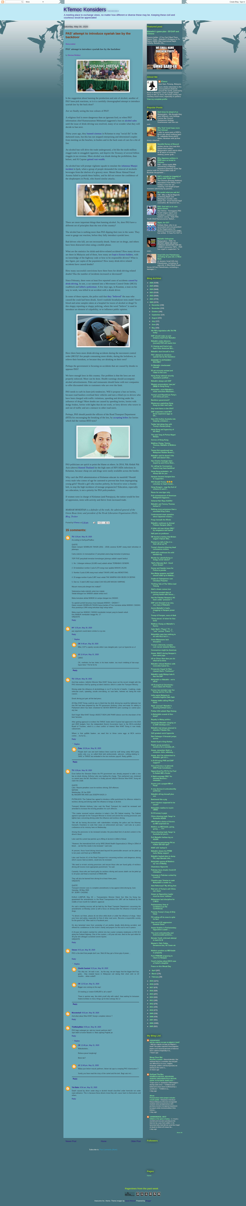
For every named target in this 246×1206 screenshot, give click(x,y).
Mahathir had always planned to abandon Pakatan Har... (163, 729)
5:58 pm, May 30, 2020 (83, 679)
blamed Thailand (86, 467)
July (154, 321)
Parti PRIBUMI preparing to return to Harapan (162, 957)
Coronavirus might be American (163, 650)
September (156, 315)
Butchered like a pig (159, 799)
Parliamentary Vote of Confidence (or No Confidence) (159, 907)
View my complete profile (157, 99)
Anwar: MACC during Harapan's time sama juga (163, 654)
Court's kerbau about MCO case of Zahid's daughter (163, 962)
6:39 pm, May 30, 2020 (83, 770)
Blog (68, 516)
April (154, 970)
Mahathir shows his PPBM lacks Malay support (161, 852)
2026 (152, 283)
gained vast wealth (96, 159)
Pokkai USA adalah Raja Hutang (163, 711)
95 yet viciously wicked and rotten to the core (162, 372)
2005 (152, 1026)
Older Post (136, 1141)
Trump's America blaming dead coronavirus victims (163, 548)
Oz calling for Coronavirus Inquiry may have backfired (163, 467)
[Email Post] (94, 523)
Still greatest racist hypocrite (162, 733)
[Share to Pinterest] (108, 523)
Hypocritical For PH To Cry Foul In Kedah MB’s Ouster (163, 772)
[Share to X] (103, 523)
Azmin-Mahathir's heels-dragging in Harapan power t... (163, 610)
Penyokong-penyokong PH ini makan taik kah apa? (163, 844)
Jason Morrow (130, 1201)
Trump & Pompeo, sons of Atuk (163, 615)
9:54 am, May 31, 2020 (88, 1087)
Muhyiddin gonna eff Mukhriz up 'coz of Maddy (162, 863)
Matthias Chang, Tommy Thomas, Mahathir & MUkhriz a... (163, 445)
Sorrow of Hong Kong (159, 440)
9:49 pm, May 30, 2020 (89, 644)
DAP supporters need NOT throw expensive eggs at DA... (161, 414)
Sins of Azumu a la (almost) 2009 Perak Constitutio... (162, 767)
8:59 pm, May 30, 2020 (92, 1027)
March (154, 974)
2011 (152, 1007)
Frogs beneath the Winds (161, 520)
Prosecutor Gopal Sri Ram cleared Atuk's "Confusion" (162, 670)
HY (73, 628)
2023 (152, 292)
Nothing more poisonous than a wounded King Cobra (163, 510)
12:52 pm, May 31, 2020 (90, 984)
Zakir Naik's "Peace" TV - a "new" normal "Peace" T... (162, 630)
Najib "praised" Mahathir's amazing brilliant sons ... (162, 707)
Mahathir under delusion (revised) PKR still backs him (163, 342)
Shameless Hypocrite (159, 867)
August (155, 318)
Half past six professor (160, 533)
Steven (74, 950)
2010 (152, 1010)
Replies (77, 639)
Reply (74, 620)
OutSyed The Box (156, 1074)
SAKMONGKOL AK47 (158, 1117)
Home (103, 1141)
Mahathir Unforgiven (165, 239)
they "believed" (114, 296)
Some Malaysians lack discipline (160, 641)
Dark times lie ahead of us (167, 112)
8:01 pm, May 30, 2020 (86, 950)
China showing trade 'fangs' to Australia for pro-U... (163, 833)
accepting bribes (120, 417)
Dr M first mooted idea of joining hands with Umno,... (163, 594)
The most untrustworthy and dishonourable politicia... (162, 934)
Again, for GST (163, 223)
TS (73, 537)
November (156, 308)
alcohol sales (131, 120)
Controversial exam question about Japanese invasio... (162, 516)
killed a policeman (88, 287)
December (156, 305)
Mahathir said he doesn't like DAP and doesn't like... (162, 457)
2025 (152, 286)
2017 (152, 987)
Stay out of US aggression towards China (161, 923)
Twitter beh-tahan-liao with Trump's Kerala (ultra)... (161, 425)
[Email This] (98, 523)
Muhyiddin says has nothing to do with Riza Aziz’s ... (163, 635)
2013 (152, 1000)
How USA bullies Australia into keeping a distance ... (163, 420)
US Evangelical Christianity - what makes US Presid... (162, 686)
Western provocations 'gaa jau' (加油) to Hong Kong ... (163, 385)
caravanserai (155, 1040)
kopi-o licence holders (122, 254)
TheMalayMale (77, 1027)
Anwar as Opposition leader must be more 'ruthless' (162, 895)
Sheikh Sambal (84, 968)
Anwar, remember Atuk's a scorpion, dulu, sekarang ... (163, 751)
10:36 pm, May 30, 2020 (92, 748)
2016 (152, 991)
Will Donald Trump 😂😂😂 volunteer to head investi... (162, 483)
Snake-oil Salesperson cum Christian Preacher (162, 580)
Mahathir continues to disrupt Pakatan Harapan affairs (163, 524)
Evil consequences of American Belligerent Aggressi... (163, 497)
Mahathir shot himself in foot (162, 351)
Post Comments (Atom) (108, 1150)
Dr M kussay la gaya (159, 813)
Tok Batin (75, 1087)
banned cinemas (94, 133)
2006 (152, 1023)
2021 (152, 299)
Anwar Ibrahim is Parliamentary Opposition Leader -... (163, 929)
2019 (152, 981)
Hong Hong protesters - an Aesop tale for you (161, 472)
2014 (152, 997)
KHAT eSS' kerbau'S (159, 848)
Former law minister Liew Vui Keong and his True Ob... (163, 691)
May (153, 328)
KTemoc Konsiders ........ (91, 9)
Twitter (74, 516)
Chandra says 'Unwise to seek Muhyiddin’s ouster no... (163, 881)
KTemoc (164, 81)
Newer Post (71, 1141)
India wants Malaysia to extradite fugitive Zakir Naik (163, 696)
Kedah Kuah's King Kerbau (161, 742)
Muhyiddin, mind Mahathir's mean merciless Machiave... (163, 391)
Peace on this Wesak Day (161, 966)
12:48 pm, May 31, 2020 (90, 1045)
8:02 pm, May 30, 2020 (90, 1013)
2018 (152, 984)
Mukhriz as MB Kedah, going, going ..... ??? (163, 828)
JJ (79, 654)
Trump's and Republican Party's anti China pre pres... (163, 396)
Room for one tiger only (160, 492)
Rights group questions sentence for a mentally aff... (163, 746)
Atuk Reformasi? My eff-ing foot (163, 886)
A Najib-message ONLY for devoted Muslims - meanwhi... (161, 778)
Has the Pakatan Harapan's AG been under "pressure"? (163, 599)
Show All (179, 1132)
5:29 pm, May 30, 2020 (83, 537)
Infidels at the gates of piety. (160, 1119)
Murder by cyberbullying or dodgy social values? (162, 559)
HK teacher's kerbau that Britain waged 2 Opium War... (163, 538)
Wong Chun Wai (156, 1057)
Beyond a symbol (156, 1059)
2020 (152, 302)
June (154, 324)
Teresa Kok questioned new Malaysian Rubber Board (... (163, 451)
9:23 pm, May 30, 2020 (99, 968)
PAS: (167, 208)
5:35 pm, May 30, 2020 (83, 628)
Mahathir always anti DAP (161, 381)
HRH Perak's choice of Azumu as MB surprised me (163, 823)
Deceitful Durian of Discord (168, 144)
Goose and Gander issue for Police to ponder (162, 569)
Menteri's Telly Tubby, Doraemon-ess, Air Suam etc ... (163, 945)
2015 (152, 994)
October (155, 312)
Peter (80, 748)
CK (79, 644)
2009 (152, 1013)
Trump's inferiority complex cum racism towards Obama (163, 646)
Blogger (148, 1201)
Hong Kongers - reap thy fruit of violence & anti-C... (163, 488)
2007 (152, 1020)
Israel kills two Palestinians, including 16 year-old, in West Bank (169, 257)
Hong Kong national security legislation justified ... (162, 377)
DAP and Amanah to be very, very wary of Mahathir (162, 604)
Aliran (152, 1096)
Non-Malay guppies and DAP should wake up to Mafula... (163, 574)
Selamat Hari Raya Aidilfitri (161, 501)
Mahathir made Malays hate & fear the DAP (162, 675)
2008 (152, 1017)
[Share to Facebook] (106, 523)
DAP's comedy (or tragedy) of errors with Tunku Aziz (169, 177)
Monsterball (76, 1013)
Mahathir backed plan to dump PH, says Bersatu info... (163, 857)
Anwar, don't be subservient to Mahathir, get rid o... (163, 757)
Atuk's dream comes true (161, 589)
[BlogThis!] (101, 523)
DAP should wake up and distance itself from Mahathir (163, 337)
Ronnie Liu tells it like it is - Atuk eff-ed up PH (162, 543)
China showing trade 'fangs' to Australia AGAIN (163, 817)
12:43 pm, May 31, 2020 (90, 654)
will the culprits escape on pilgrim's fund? (165, 1042)
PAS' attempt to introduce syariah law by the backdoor (163, 356)
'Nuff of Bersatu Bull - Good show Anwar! (162, 564)
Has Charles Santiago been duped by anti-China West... (163, 462)
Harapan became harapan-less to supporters (163, 478)
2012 (152, 1004)
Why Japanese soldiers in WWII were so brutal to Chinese (167, 160)
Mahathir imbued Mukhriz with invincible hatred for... (163, 665)
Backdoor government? (160, 400)
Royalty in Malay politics (161, 719)
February (155, 977)
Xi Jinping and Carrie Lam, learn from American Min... (162, 347)
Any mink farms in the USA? (162, 408)
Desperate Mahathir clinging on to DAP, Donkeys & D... (163, 724)
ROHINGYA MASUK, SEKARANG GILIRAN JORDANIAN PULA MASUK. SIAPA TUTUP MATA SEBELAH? (163, 1079)
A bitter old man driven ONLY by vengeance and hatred (162, 529)
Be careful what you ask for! (168, 192)
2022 (152, 296)
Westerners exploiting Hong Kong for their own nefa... (162, 404)
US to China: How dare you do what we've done (163, 660)
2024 (152, 289)
